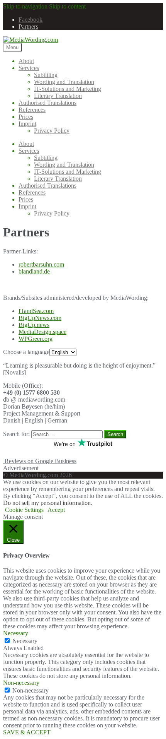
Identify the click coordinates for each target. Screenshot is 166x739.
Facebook (30, 19)
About (26, 61)
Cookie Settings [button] (24, 509)
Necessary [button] (15, 633)
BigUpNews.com (40, 318)
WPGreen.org (36, 338)
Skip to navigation (25, 6)
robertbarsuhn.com (41, 264)
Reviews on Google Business (39, 461)
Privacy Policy (51, 130)
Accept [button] (56, 509)
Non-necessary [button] (21, 682)
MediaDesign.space (42, 331)
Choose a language (26, 352)
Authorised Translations (47, 102)
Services (29, 68)
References (32, 109)
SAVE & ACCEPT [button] (27, 732)
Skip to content (67, 6)
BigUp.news (34, 325)
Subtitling (46, 75)
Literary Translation (58, 95)
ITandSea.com (36, 311)
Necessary (24, 641)
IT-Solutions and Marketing (67, 89)
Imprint (27, 123)
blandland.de (34, 271)
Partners (28, 26)
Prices (26, 116)
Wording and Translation (64, 82)
